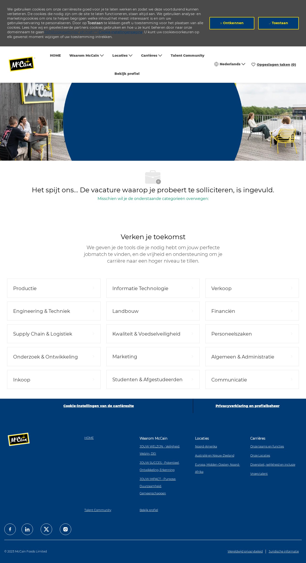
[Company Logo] (25, 64)
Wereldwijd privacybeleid (245, 551)
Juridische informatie (284, 551)
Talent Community (187, 55)
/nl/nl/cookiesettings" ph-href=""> (93, 32)
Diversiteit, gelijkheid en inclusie (272, 464)
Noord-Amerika (206, 446)
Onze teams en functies (267, 446)
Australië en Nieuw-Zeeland (214, 455)
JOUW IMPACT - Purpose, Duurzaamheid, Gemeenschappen (158, 486)
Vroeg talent (259, 473)
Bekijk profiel (127, 74)
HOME (55, 55)
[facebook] (10, 529)
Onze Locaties (260, 455)
